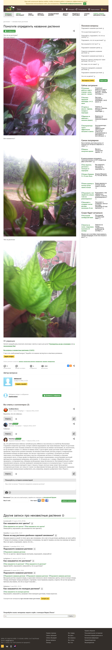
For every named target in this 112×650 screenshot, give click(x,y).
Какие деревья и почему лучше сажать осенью (101, 185)
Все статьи (71, 640)
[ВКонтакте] (68, 366)
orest (10, 424)
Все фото (70, 635)
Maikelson (7, 586)
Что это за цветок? (87, 76)
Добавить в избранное (53, 395)
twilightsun (7, 558)
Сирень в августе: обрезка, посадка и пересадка (101, 109)
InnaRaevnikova (13, 409)
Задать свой (103, 80)
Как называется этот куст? (90, 44)
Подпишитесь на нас (56, 344)
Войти (105, 9)
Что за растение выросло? (90, 32)
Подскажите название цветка (91, 47)
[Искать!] (62, 9)
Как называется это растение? (17, 560)
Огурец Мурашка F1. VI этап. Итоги (101, 174)
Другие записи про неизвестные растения (32, 515)
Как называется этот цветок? (17, 523)
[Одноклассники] (71, 366)
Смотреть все (45, 598)
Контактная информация (91, 638)
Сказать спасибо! (21, 384)
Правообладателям (90, 640)
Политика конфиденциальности (94, 635)
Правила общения (90, 631)
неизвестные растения (29, 361)
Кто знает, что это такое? (89, 64)
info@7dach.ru (9, 640)
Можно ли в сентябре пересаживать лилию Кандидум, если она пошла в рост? (94, 235)
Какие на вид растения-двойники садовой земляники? (29, 535)
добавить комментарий (68, 501)
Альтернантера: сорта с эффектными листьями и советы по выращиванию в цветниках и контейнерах (101, 131)
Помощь (48, 642)
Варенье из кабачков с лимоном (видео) (101, 117)
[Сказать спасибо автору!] (74, 419)
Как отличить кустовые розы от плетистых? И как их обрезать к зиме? (92, 144)
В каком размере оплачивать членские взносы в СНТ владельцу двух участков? (93, 160)
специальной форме (49, 497)
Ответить (8, 419)
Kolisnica (6, 546)
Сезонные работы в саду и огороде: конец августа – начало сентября (101, 91)
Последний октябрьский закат (99, 217)
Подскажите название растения (18, 548)
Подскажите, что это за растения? (92, 40)
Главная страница (51, 633)
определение (38, 361)
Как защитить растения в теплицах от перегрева (100, 167)
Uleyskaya (12, 439)
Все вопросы (71, 638)
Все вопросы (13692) (88, 80)
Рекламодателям (89, 642)
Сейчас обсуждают (51, 638)
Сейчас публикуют (51, 635)
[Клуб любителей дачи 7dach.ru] (10, 8)
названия (45, 361)
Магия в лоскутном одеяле (99, 150)
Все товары (71, 633)
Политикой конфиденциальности (71, 4)
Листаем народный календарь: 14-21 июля (101, 100)
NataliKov (6, 533)
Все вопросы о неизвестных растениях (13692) (19, 350)
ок (84, 3)
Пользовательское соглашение (93, 633)
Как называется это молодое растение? (22, 588)
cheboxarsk (7, 570)
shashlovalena (13, 396)
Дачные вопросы (51, 640)
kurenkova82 (7, 521)
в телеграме (67, 344)
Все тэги (70, 642)
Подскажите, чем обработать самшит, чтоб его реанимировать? (101, 195)
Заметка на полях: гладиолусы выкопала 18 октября (99, 227)
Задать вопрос (9, 356)
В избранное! (11, 31)
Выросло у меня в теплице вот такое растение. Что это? (93, 60)
